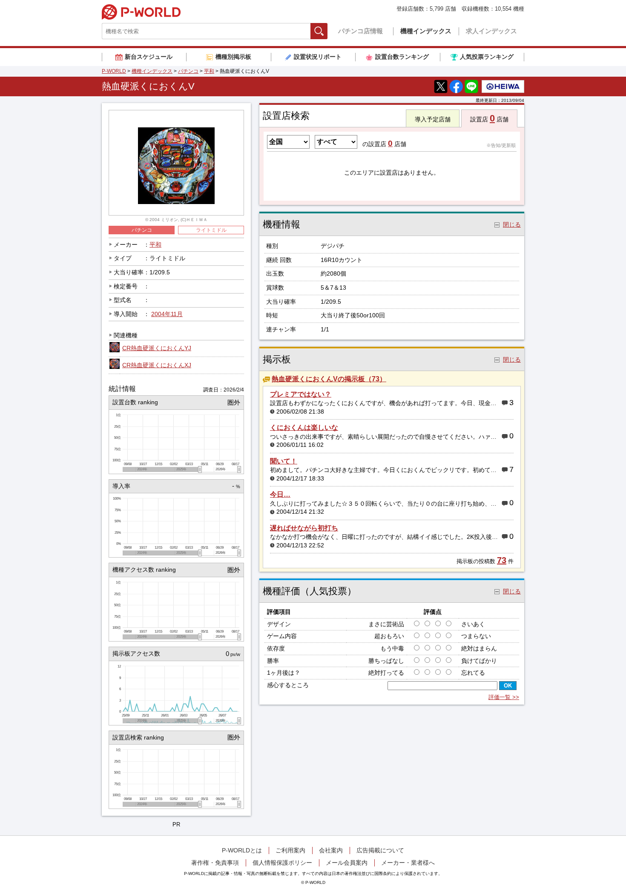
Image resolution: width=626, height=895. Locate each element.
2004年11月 (167, 314)
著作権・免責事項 (215, 862)
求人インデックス (491, 31)
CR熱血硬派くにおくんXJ (156, 365)
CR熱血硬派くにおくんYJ (156, 348)
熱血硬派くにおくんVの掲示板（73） (329, 379)
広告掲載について (380, 850)
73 (501, 560)
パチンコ (188, 71)
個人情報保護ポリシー (282, 862)
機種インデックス (425, 31)
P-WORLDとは (242, 850)
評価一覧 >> (503, 697)
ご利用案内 (290, 850)
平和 (209, 71)
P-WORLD (141, 12)
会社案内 (331, 850)
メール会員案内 (347, 862)
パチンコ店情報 (360, 31)
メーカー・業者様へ (408, 862)
